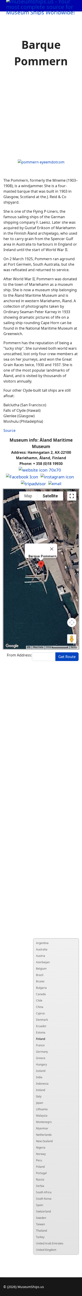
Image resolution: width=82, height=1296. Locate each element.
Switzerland (43, 1211)
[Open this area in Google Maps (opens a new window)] (12, 646)
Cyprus (40, 1013)
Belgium (41, 969)
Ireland (40, 1090)
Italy (38, 1096)
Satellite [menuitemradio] (50, 495)
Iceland (40, 1071)
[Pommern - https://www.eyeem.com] (41, 161)
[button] (41, 565)
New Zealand (44, 1141)
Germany (42, 1052)
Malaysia (41, 1116)
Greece (40, 1058)
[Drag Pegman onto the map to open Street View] (71, 638)
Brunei (40, 981)
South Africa (43, 1192)
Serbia (40, 1186)
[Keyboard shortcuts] (28, 647)
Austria (40, 956)
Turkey (40, 1237)
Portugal (41, 1173)
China (39, 1007)
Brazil (39, 975)
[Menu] (68, 17)
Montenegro (44, 1122)
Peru (39, 1160)
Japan (39, 1103)
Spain (39, 1205)
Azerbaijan (43, 962)
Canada (41, 994)
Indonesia (42, 1084)
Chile (39, 1000)
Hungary (41, 1064)
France (40, 1045)
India (39, 1077)
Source (9, 430)
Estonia (40, 1032)
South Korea (43, 1199)
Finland (40, 1039)
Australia (41, 949)
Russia (40, 1179)
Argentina (42, 943)
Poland (40, 1167)
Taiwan (40, 1224)
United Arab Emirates (49, 1243)
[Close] (51, 548)
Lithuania (42, 1109)
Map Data (38, 647)
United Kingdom (46, 1250)
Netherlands (44, 1135)
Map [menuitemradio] (28, 495)
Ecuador (41, 1026)
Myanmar (42, 1128)
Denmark (42, 1020)
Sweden (41, 1218)
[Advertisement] (41, 114)
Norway (41, 1154)
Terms (74, 647)
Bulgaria (41, 988)
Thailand (41, 1231)
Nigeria (40, 1147)
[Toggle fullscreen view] (71, 496)
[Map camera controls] (71, 622)
